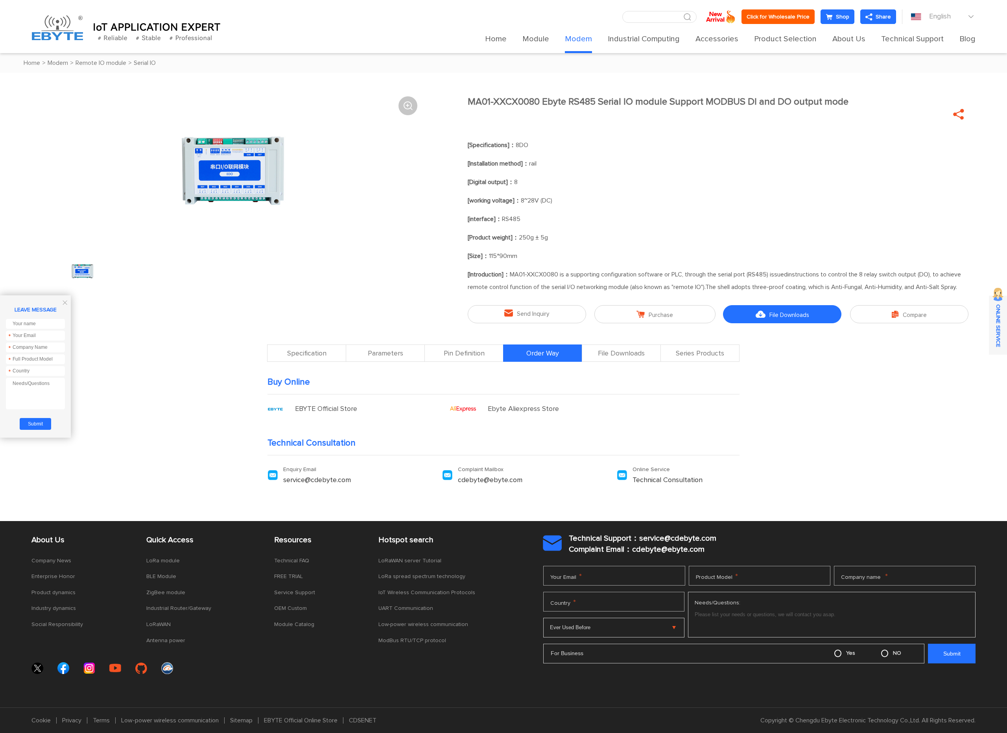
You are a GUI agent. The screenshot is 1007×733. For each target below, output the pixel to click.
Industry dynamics (53, 608)
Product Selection (785, 39)
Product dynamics (53, 592)
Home (496, 39)
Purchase (654, 314)
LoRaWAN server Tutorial (409, 561)
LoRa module (163, 561)
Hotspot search (405, 540)
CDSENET (362, 720)
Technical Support (912, 39)
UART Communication (405, 608)
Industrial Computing (644, 39)
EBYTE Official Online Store (301, 720)
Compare (909, 314)
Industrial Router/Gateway (178, 608)
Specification (306, 353)
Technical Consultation (668, 480)
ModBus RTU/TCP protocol (412, 640)
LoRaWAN (158, 624)
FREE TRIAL (288, 576)
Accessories (716, 39)
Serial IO (145, 63)
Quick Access (170, 540)
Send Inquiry (526, 313)
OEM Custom (290, 608)
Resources (293, 540)
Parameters (385, 353)
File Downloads (782, 314)
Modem (578, 39)
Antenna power (165, 640)
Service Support (294, 592)
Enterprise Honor (53, 576)
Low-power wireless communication (423, 624)
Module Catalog (294, 624)
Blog (967, 39)
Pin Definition (464, 353)
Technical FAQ (291, 561)
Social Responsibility (57, 624)
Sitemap (241, 720)
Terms (101, 720)
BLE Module (161, 576)
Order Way (542, 353)
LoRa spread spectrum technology (421, 576)
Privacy (71, 720)
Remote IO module (101, 63)
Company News (51, 561)
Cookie (41, 720)
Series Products (700, 353)
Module (535, 39)
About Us (848, 39)
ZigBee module (165, 592)
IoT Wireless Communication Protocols (426, 592)
